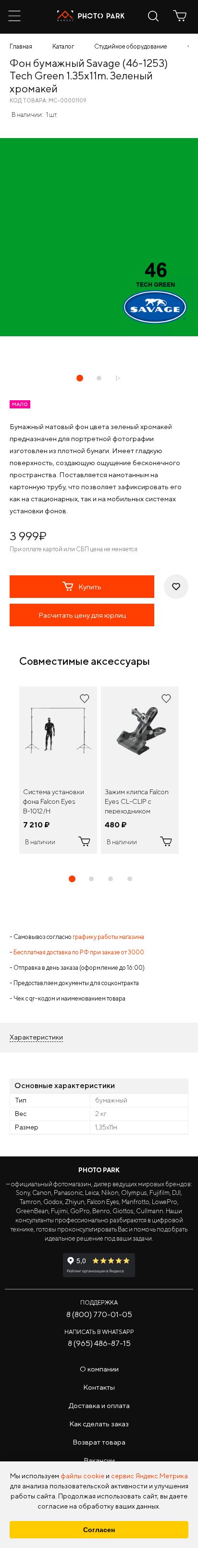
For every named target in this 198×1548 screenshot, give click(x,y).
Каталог (63, 46)
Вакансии (99, 1460)
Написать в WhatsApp (99, 1331)
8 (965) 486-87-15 (99, 1343)
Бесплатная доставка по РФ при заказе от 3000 (78, 952)
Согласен (99, 1530)
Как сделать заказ (99, 1424)
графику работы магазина (108, 936)
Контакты (99, 1387)
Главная (21, 46)
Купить (89, 587)
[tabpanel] (58, 770)
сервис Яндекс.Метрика (149, 1476)
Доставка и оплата (99, 1405)
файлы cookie (82, 1476)
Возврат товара (99, 1442)
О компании (99, 1369)
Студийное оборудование (130, 46)
